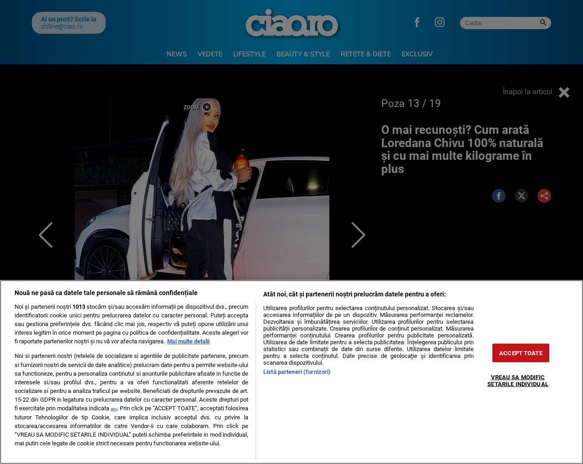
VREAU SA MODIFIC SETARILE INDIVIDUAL (517, 381)
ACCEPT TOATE (520, 353)
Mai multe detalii (188, 341)
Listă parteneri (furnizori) (297, 371)
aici (114, 409)
